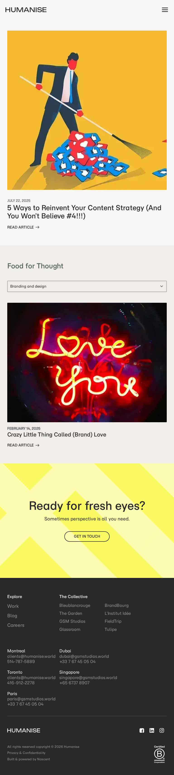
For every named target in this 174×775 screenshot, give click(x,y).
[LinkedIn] (152, 730)
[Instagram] (162, 730)
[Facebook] (142, 730)
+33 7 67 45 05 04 (25, 704)
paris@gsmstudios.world (31, 698)
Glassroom (69, 629)
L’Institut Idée (118, 613)
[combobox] (87, 286)
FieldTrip (113, 621)
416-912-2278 (21, 682)
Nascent (43, 759)
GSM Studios (72, 621)
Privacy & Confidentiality (26, 753)
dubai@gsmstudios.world (84, 656)
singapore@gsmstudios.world (88, 677)
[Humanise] (26, 9)
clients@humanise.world (31, 656)
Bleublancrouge (74, 605)
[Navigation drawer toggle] (165, 9)
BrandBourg (117, 605)
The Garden (70, 613)
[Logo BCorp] (159, 754)
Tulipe (111, 629)
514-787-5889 (21, 661)
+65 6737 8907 (74, 682)
